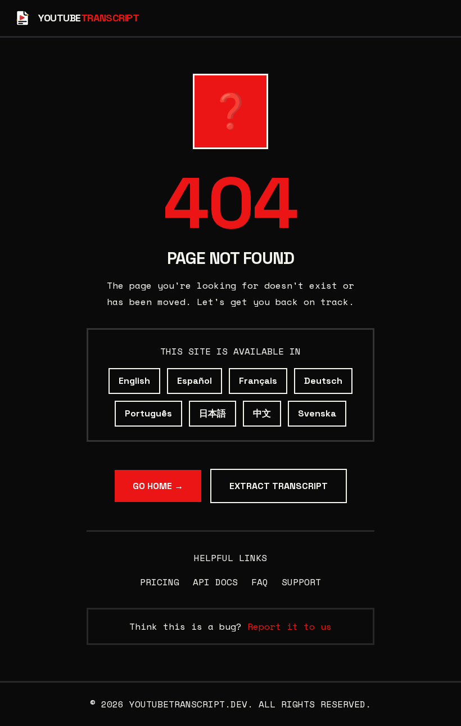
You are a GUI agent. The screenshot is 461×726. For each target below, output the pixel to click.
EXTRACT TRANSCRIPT (278, 486)
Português (148, 413)
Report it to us (289, 626)
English (134, 381)
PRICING (159, 582)
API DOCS (215, 582)
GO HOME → (158, 486)
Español (194, 381)
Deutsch (323, 381)
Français (258, 381)
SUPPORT (301, 582)
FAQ (259, 582)
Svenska (317, 413)
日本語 (212, 413)
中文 (262, 413)
